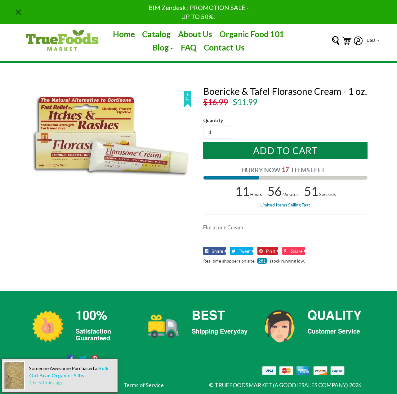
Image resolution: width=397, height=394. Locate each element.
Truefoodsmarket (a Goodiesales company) (281, 385)
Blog (164, 47)
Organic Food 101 (251, 34)
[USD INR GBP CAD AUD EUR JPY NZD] (374, 40)
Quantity (213, 120)
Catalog (156, 34)
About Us (195, 34)
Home (124, 34)
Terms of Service (143, 385)
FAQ (189, 47)
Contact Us (224, 47)
